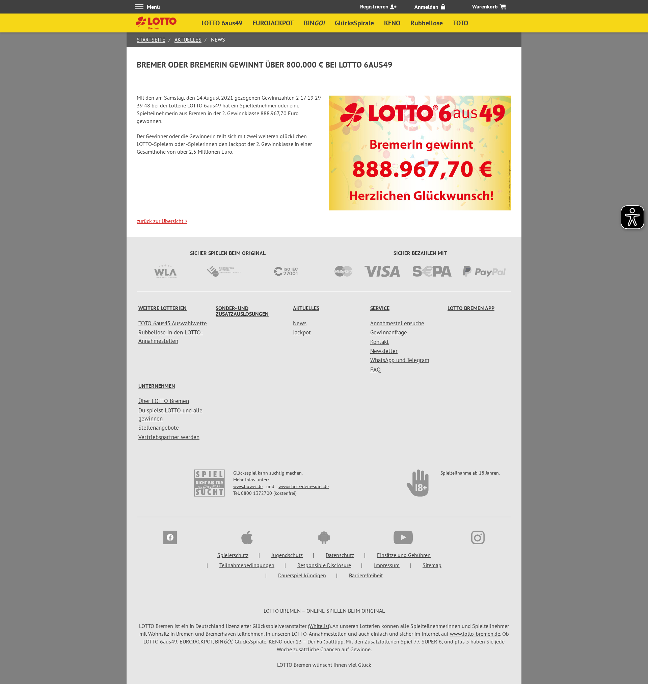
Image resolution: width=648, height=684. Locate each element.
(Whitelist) (319, 626)
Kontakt (379, 342)
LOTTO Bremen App (471, 308)
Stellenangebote (158, 427)
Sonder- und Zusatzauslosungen (242, 311)
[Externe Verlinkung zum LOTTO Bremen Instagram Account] (478, 538)
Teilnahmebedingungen (246, 565)
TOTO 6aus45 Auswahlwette (172, 323)
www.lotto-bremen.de (475, 633)
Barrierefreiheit (366, 575)
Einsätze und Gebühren (404, 555)
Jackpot (302, 332)
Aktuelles (187, 39)
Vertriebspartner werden (168, 437)
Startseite (151, 39)
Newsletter (384, 351)
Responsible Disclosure (324, 565)
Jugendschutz (287, 555)
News (299, 323)
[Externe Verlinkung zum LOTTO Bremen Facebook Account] (170, 538)
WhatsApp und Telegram (399, 360)
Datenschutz (340, 555)
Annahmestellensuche (397, 323)
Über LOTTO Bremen (163, 401)
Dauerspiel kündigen (302, 575)
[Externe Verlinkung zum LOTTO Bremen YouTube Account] (401, 538)
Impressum (387, 565)
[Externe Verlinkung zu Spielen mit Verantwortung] (210, 486)
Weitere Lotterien (162, 308)
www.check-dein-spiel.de (303, 486)
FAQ (375, 369)
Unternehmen (156, 385)
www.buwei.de (248, 486)
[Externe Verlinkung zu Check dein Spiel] (418, 486)
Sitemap (432, 565)
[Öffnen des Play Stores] (324, 538)
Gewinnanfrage (388, 332)
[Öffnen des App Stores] (247, 538)
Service (379, 308)
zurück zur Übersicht (162, 221)
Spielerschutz (232, 555)
